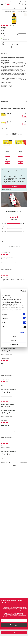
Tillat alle (14, 336)
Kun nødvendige (14, 344)
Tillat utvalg (14, 340)
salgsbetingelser (22, 615)
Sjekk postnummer (6, 46)
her (16, 615)
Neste (14, 465)
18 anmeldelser (12, 25)
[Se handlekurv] (26, 4)
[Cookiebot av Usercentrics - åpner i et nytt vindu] (20, 291)
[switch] (24, 318)
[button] (2, 18)
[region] (14, 18)
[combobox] (14, 8)
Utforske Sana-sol (6, 129)
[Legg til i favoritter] (25, 14)
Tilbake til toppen (23, 462)
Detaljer (22, 332)
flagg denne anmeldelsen (6, 269)
